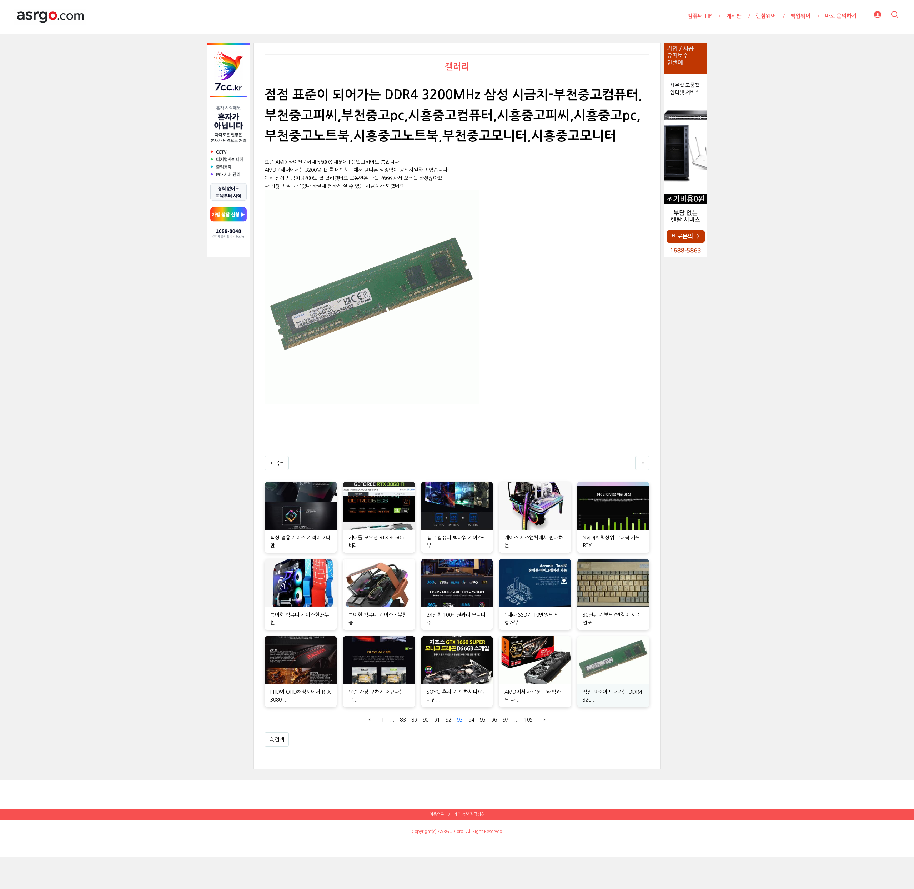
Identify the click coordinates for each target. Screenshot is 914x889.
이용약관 (437, 814)
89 (414, 719)
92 (448, 719)
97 (505, 719)
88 (403, 719)
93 (460, 719)
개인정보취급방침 (469, 814)
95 (483, 719)
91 (437, 719)
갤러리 (457, 66)
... (392, 719)
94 (471, 719)
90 (425, 719)
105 (528, 719)
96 (494, 719)
